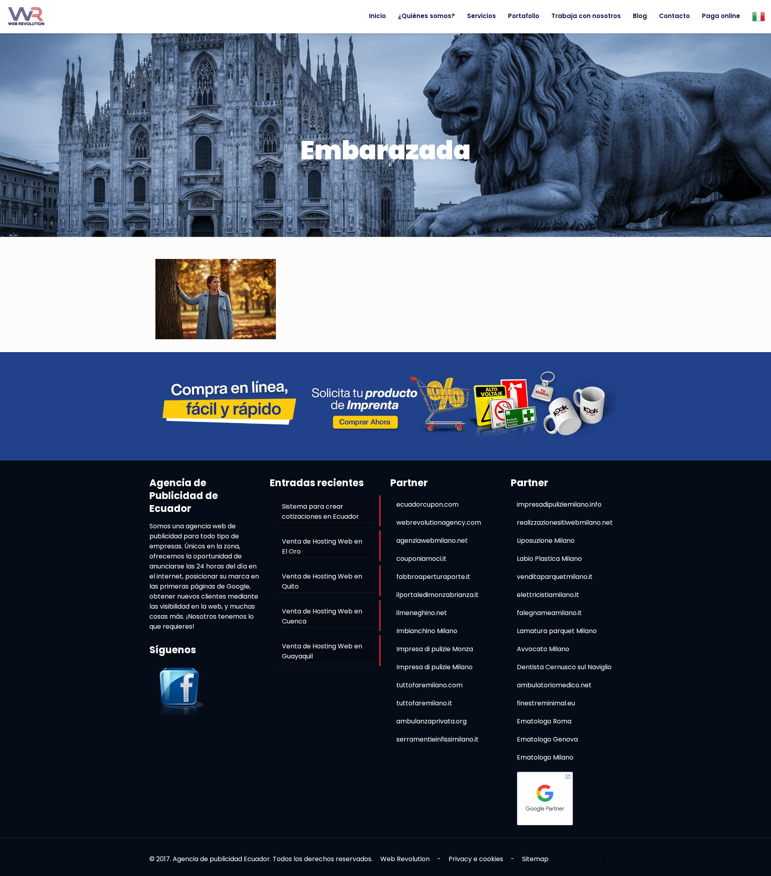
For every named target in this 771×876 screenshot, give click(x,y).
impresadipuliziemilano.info (559, 504)
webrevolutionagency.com (438, 522)
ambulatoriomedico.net (554, 685)
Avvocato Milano (543, 649)
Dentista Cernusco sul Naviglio (564, 667)
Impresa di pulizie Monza (434, 649)
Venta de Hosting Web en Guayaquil (322, 651)
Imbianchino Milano (426, 631)
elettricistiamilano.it (548, 594)
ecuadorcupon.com (427, 504)
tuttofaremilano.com (429, 685)
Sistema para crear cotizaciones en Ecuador (320, 511)
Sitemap (535, 859)
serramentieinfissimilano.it (437, 739)
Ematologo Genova (547, 739)
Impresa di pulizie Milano (434, 667)
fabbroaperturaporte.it (433, 576)
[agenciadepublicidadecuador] (26, 16)
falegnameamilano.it (549, 612)
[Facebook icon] (605, 857)
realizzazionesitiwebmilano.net (565, 522)
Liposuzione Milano (546, 540)
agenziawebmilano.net (432, 540)
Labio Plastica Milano (549, 558)
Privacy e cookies (476, 859)
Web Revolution (405, 859)
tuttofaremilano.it (424, 703)
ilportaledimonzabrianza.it (437, 594)
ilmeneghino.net (421, 612)
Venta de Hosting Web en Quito (322, 581)
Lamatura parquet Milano (557, 631)
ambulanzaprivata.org (431, 721)
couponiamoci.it (421, 558)
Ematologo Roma (544, 721)
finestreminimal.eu (546, 703)
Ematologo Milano (545, 757)
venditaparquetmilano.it (555, 576)
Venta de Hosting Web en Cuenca (322, 616)
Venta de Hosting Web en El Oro (322, 546)
